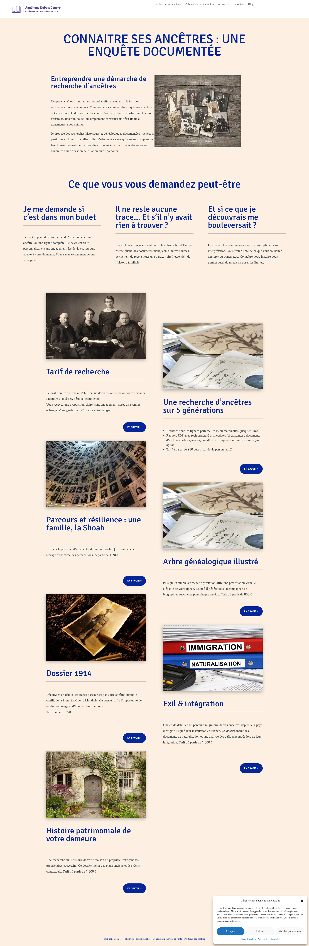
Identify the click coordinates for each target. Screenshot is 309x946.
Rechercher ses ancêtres (167, 5)
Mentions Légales (112, 939)
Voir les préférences (290, 931)
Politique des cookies (194, 939)
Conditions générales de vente (167, 939)
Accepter (231, 931)
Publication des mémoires (199, 5)
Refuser (260, 931)
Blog (251, 5)
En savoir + (134, 427)
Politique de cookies (247, 939)
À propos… (224, 5)
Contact (239, 5)
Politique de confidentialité (269, 939)
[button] (302, 901)
